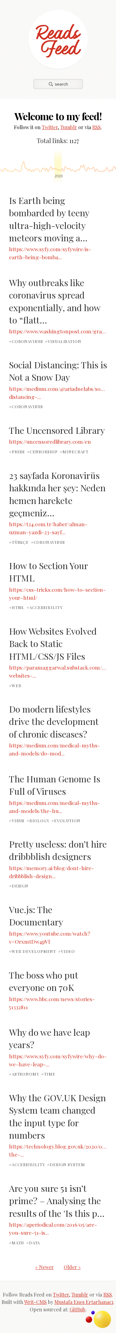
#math (16, 1242)
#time (48, 1074)
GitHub (77, 1309)
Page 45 (113, 166)
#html (17, 607)
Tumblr (68, 127)
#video (66, 951)
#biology (38, 820)
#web (15, 685)
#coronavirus (26, 341)
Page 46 (110, 166)
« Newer (44, 1267)
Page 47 (105, 166)
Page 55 (43, 166)
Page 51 (74, 166)
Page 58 (18, 166)
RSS (96, 127)
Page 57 (25, 166)
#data (33, 1242)
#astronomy (24, 1074)
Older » (72, 1267)
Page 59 (12, 166)
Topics (102, 1319)
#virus (16, 820)
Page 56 (35, 166)
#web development (32, 951)
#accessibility (45, 607)
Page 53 (58, 166)
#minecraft (74, 451)
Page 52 (66, 166)
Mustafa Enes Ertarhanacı (83, 1302)
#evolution (65, 820)
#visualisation (63, 341)
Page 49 (85, 166)
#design (18, 886)
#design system (66, 1164)
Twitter (50, 127)
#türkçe (19, 541)
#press (17, 451)
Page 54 (51, 166)
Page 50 (79, 166)
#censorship (42, 451)
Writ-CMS (35, 1302)
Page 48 (95, 166)
